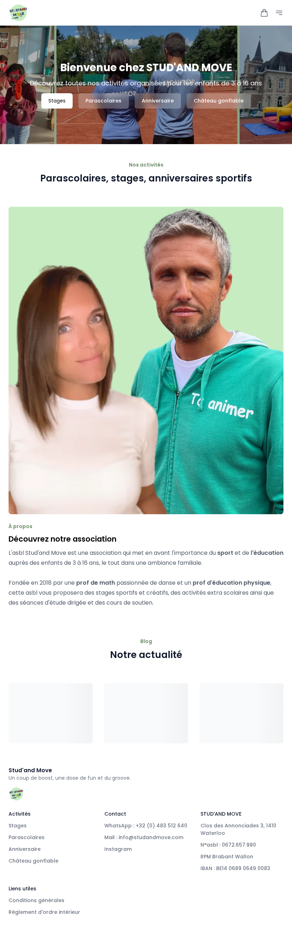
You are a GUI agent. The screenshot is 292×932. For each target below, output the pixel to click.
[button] (264, 12)
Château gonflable (219, 100)
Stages (57, 100)
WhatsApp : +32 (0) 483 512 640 (145, 825)
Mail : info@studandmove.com (143, 837)
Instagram (118, 849)
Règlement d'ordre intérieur (44, 912)
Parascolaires (103, 100)
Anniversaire (158, 100)
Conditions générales (36, 900)
